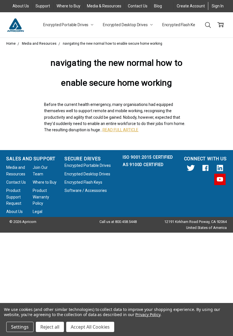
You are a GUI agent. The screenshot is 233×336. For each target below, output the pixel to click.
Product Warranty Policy (41, 197)
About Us (21, 6)
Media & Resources (104, 6)
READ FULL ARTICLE (120, 130)
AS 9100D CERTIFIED (143, 164)
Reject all (49, 327)
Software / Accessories (86, 190)
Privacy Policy (147, 314)
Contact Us (137, 6)
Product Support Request (13, 197)
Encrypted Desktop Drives (126, 24)
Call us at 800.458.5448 (118, 222)
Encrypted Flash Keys (181, 24)
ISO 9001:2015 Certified (148, 157)
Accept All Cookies (90, 327)
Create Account (191, 6)
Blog (158, 6)
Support (43, 6)
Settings (20, 327)
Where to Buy (68, 6)
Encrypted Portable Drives (66, 24)
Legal (37, 211)
